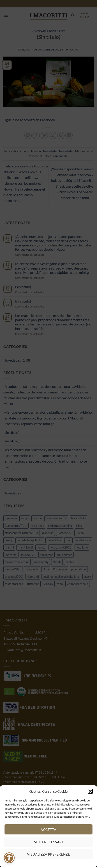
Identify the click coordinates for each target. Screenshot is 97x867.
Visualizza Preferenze (48, 854)
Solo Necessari (48, 842)
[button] (90, 791)
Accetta (48, 829)
